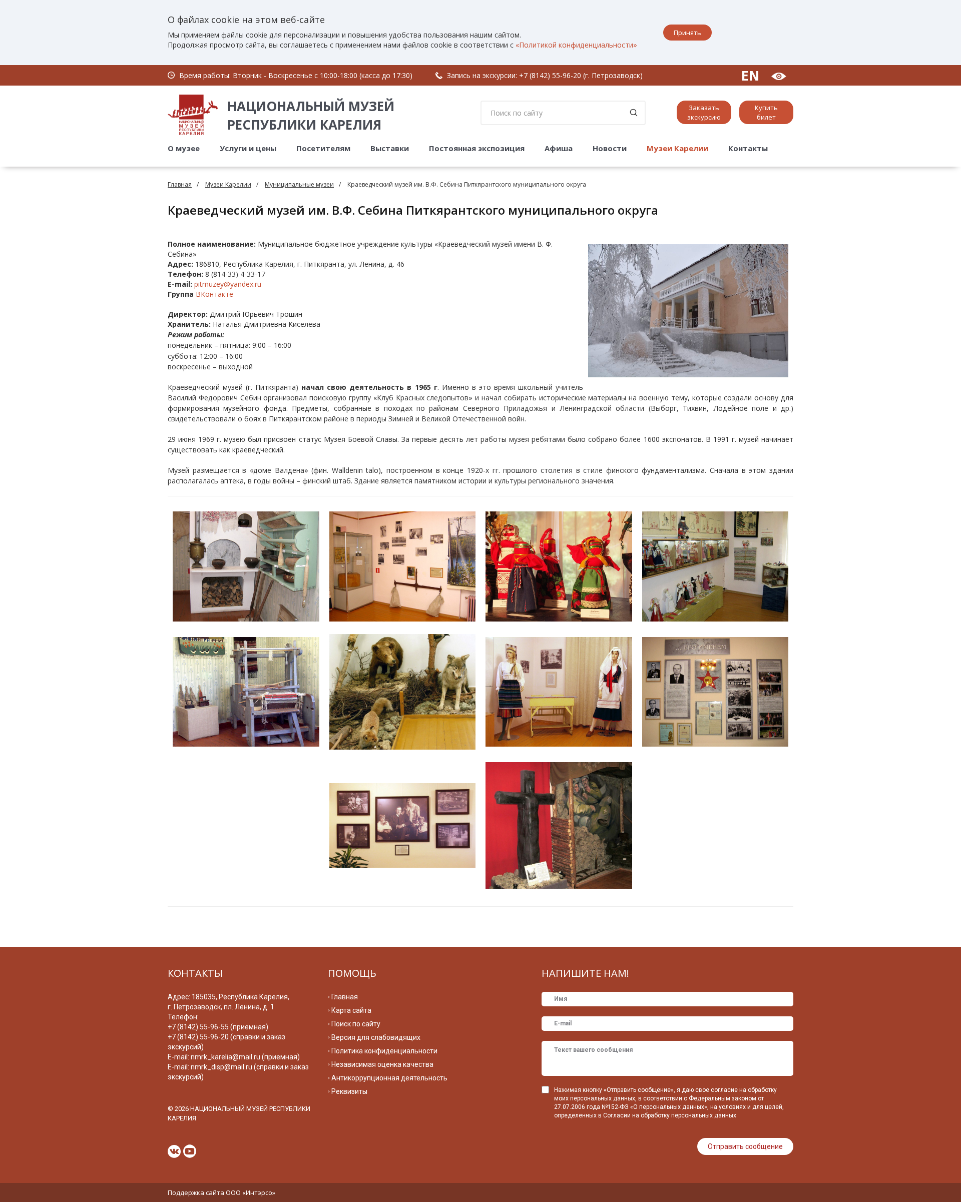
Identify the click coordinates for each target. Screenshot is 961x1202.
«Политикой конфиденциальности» (576, 45)
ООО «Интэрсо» (250, 1192)
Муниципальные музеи (299, 184)
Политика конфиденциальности (384, 1051)
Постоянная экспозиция (477, 148)
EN (750, 75)
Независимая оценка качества (382, 1064)
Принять (687, 32)
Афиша (559, 148)
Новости (610, 148)
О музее (184, 148)
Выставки (389, 148)
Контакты (748, 148)
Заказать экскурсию (704, 112)
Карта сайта (351, 1010)
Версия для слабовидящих (375, 1037)
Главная (180, 184)
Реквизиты (349, 1091)
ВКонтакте (214, 294)
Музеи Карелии (677, 148)
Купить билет (766, 112)
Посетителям (323, 148)
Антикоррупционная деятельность (389, 1078)
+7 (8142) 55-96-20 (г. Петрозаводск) (581, 75)
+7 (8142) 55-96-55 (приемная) (218, 1027)
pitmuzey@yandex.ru (227, 284)
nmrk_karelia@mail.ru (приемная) (245, 1057)
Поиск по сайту (355, 1024)
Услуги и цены (248, 148)
